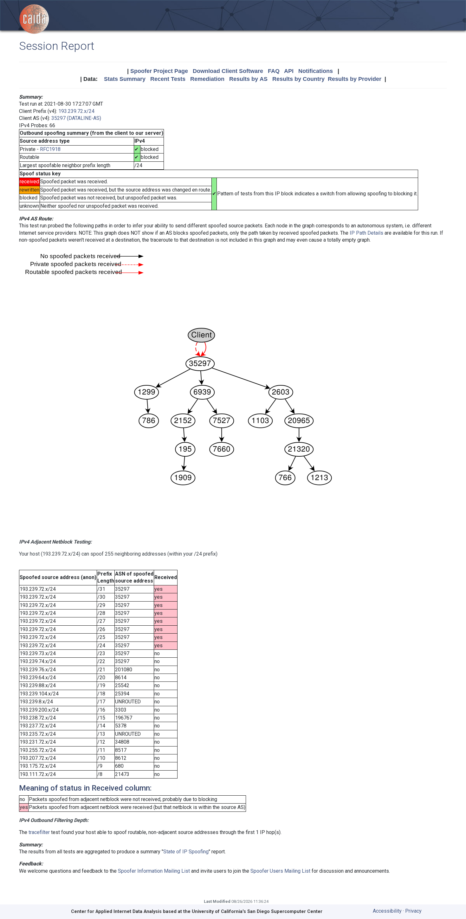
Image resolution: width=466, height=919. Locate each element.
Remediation (207, 79)
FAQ (274, 71)
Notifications (315, 71)
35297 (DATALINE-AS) (76, 118)
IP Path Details (366, 233)
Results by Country (298, 79)
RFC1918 (50, 149)
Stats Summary (125, 79)
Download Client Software (228, 71)
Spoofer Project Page (159, 71)
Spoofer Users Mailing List (280, 871)
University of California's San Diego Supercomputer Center (257, 911)
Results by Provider (354, 79)
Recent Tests (167, 79)
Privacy (413, 911)
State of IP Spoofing (186, 852)
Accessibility (387, 911)
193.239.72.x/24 (76, 111)
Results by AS (248, 79)
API (289, 71)
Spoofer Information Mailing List (154, 871)
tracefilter (39, 832)
